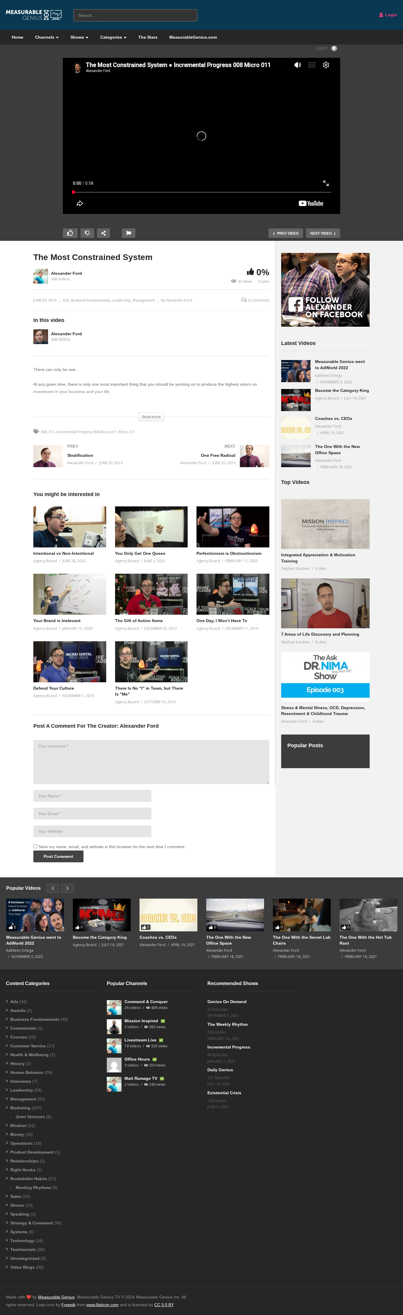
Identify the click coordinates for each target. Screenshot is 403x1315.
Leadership (121, 300)
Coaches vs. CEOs (333, 418)
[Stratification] (89, 462)
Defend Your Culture (53, 688)
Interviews (20, 1081)
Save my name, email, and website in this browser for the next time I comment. (112, 846)
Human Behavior (27, 1072)
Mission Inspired (141, 1020)
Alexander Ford (66, 273)
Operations (21, 1143)
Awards (17, 1010)
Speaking (19, 1214)
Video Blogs (22, 1267)
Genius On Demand (227, 1001)
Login (390, 14)
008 (44, 431)
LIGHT (322, 48)
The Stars (148, 37)
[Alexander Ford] (40, 336)
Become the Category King (342, 390)
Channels (44, 37)
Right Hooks (22, 1169)
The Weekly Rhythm (227, 1024)
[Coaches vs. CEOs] (296, 428)
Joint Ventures (30, 1116)
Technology (22, 1240)
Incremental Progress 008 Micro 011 (87, 431)
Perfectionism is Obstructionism (228, 553)
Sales (15, 1196)
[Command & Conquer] (114, 1007)
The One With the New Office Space (228, 940)
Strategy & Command (31, 1223)
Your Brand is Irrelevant (57, 620)
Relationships (24, 1161)
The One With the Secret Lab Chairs (302, 940)
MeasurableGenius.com (193, 37)
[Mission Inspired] (114, 1026)
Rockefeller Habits (28, 1178)
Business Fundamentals (90, 300)
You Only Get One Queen (140, 553)
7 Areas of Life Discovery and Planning (320, 634)
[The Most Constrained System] (69, 526)
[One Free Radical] (213, 462)
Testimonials (23, 1249)
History (17, 1063)
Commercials (23, 1028)
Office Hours (137, 1059)
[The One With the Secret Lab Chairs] (302, 915)
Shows (77, 37)
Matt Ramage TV (141, 1078)
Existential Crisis (224, 1092)
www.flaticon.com (102, 1304)
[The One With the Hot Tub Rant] (368, 915)
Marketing (20, 1107)
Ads (66, 300)
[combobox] (135, 15)
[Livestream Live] (114, 1045)
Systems (18, 1231)
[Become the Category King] (296, 400)
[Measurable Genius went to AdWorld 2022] (296, 371)
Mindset (18, 1125)
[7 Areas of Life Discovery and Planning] (325, 603)
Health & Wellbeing (29, 1054)
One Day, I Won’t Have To (221, 620)
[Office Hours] (114, 1065)
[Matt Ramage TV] (114, 1084)
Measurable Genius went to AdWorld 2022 (33, 940)
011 (52, 431)
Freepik (68, 1304)
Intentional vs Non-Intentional (63, 553)
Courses (18, 1037)
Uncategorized (25, 1258)
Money (17, 1134)
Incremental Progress (228, 1047)
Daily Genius (220, 1069)
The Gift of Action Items (139, 620)
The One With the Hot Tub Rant (366, 940)
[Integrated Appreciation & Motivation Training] (325, 524)
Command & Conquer (146, 1001)
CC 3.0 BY (163, 1304)
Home (17, 37)
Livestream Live (141, 1040)
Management (144, 300)
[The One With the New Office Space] (296, 456)
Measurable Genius (56, 1297)
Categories (111, 37)
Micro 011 (127, 431)
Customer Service (28, 1046)
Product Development (32, 1152)
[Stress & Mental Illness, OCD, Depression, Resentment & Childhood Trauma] (325, 677)
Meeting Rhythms (33, 1187)
